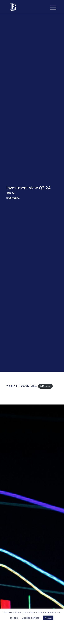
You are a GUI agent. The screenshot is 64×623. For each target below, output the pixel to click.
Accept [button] (48, 617)
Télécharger (45, 386)
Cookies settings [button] (30, 618)
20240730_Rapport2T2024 (21, 386)
